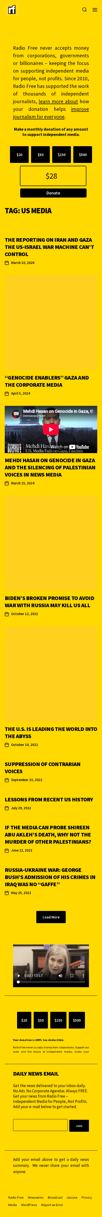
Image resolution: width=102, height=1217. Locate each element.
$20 (19, 154)
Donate (53, 193)
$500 (83, 154)
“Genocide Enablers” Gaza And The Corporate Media (47, 381)
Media (12, 1205)
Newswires (36, 1197)
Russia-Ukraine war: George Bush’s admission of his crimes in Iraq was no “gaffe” (50, 877)
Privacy (87, 1197)
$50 (40, 154)
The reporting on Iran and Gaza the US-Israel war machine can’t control (49, 247)
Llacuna (72, 1197)
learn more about (58, 101)
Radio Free (16, 1197)
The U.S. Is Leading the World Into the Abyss (51, 732)
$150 (61, 154)
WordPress (29, 1205)
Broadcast (55, 1197)
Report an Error (52, 1205)
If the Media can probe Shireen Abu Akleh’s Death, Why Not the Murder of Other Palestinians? (48, 834)
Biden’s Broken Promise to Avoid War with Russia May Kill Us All (49, 601)
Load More (51, 917)
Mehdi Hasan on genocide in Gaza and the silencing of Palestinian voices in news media (50, 467)
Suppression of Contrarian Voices (42, 767)
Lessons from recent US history (49, 799)
